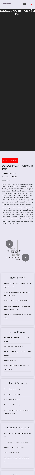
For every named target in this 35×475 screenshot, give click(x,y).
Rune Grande (9, 173)
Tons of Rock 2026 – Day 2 (12, 399)
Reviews (14, 160)
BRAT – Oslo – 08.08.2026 (12, 452)
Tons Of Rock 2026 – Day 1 (12, 405)
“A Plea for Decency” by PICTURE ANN (16, 301)
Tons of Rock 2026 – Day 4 (12, 389)
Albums (6, 160)
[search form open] (31, 4)
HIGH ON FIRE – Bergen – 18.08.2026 (16, 442)
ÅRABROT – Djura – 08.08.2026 (14, 447)
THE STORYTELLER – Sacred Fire (14, 252)
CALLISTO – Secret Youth (13, 258)
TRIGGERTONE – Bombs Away (13, 346)
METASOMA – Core (10, 360)
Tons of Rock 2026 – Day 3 (12, 394)
